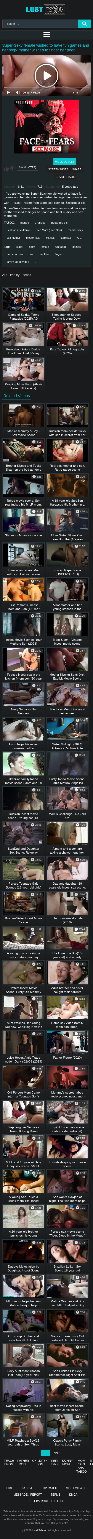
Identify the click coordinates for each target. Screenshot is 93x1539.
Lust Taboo (39, 1530)
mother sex (33, 237)
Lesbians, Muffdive (18, 230)
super (18, 202)
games (76, 246)
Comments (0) (65, 177)
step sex (66, 237)
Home (9, 1488)
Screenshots (58, 169)
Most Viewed (76, 1488)
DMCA (73, 1494)
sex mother (13, 237)
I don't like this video (12, 168)
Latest (27, 1488)
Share (76, 169)
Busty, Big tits (59, 222)
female (45, 246)
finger (58, 254)
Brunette (40, 222)
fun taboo (61, 246)
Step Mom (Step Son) (49, 230)
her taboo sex (15, 254)
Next (56, 1453)
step (32, 254)
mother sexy (75, 230)
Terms (56, 1494)
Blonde (24, 222)
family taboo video (18, 261)
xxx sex (50, 237)
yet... (79, 237)
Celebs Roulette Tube (46, 1501)
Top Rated (49, 1488)
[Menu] (46, 35)
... (36, 261)
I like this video (6, 168)
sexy (32, 246)
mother (44, 254)
